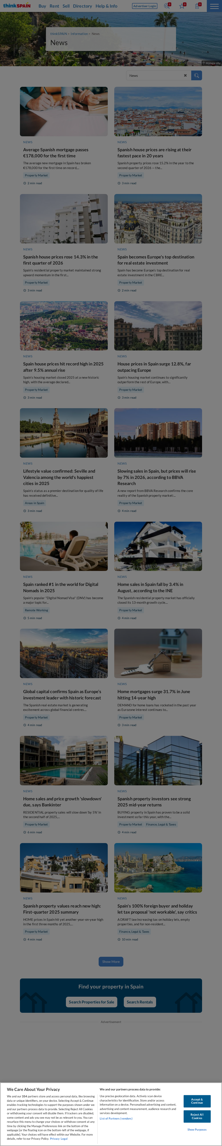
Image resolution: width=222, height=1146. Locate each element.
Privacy (55, 1138)
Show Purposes (197, 1129)
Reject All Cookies (197, 1116)
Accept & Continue (197, 1101)
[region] (111, 1114)
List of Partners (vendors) (116, 1118)
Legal (64, 1138)
